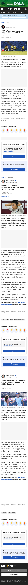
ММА (22, 12)
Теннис (14, 12)
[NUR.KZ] (14, 9)
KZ (23, 9)
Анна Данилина (12, 512)
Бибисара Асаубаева (19, 319)
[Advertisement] (14, 78)
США (3, 319)
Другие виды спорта (11, 177)
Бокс (19, 12)
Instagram (15, 169)
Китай (11, 319)
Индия (7, 319)
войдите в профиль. (9, 150)
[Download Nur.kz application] (14, 3)
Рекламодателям (14, 574)
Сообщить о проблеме (14, 570)
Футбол (9, 12)
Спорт (3, 12)
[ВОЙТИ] (25, 9)
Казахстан (4, 512)
